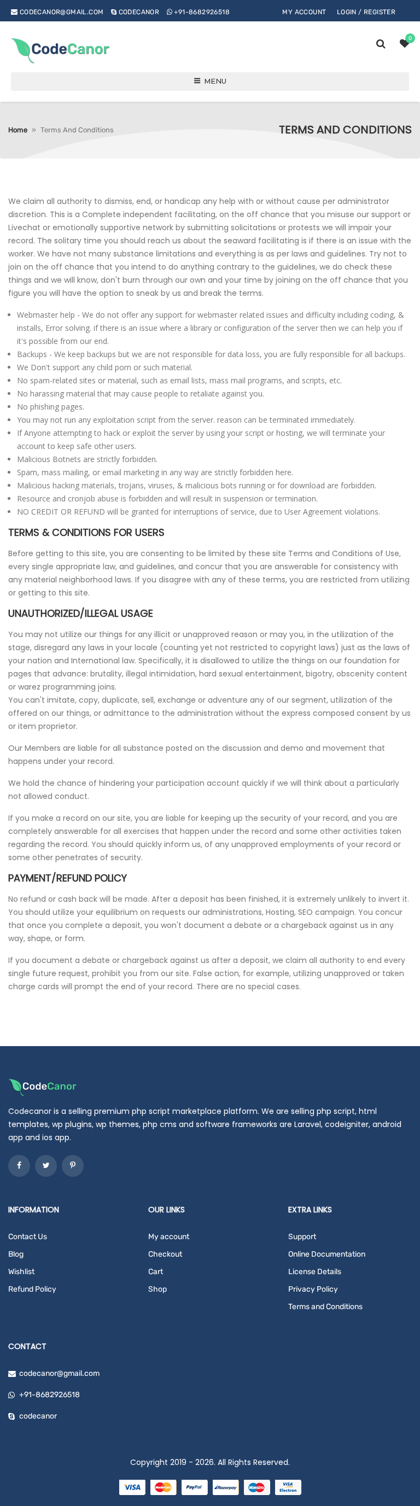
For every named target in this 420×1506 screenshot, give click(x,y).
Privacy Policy (313, 1289)
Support (302, 1236)
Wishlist (21, 1271)
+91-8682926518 (202, 12)
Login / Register (366, 12)
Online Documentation (326, 1254)
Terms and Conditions (325, 1306)
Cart (155, 1271)
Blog (16, 1254)
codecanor (139, 12)
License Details (314, 1271)
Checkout (165, 1254)
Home (17, 130)
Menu (215, 81)
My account (304, 12)
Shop (157, 1289)
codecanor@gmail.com (62, 12)
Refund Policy (32, 1289)
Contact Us (27, 1236)
